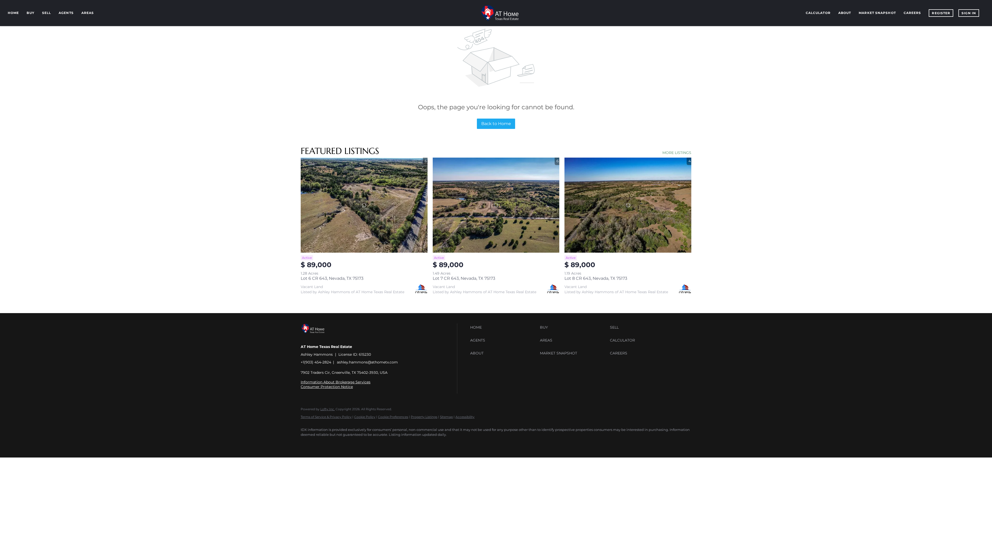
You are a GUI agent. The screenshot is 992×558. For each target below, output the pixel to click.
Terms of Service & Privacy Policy (326, 417)
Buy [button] (30, 13)
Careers (912, 13)
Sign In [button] (969, 13)
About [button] (844, 13)
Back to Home (496, 123)
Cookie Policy (364, 417)
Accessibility (465, 417)
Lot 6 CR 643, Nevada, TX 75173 (332, 278)
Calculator (818, 13)
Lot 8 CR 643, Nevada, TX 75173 (595, 278)
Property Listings (424, 417)
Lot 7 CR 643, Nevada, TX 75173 (464, 278)
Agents (66, 13)
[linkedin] (322, 443)
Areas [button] (87, 13)
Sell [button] (46, 13)
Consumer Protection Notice (327, 386)
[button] (503, 327)
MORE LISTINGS (676, 152)
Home (13, 13)
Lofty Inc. (327, 409)
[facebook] (307, 443)
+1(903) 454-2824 (316, 362)
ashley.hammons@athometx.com (367, 362)
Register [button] (941, 13)
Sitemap (446, 417)
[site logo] (317, 337)
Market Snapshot (877, 13)
